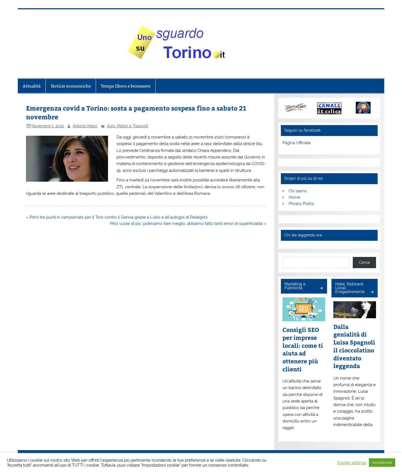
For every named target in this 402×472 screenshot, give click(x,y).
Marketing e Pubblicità (294, 286)
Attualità (31, 86)
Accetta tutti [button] (382, 463)
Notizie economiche (71, 86)
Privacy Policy (301, 203)
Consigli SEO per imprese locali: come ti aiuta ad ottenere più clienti (302, 349)
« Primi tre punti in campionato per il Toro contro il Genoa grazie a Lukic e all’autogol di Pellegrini (117, 217)
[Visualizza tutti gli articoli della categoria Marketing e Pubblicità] (321, 288)
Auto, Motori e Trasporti (127, 126)
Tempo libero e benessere (125, 86)
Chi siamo (298, 191)
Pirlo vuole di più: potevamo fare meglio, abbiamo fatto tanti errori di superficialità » (188, 223)
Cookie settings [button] (351, 462)
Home (294, 197)
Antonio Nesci (85, 126)
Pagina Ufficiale (296, 142)
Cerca (364, 262)
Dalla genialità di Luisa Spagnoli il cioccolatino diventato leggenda (354, 346)
